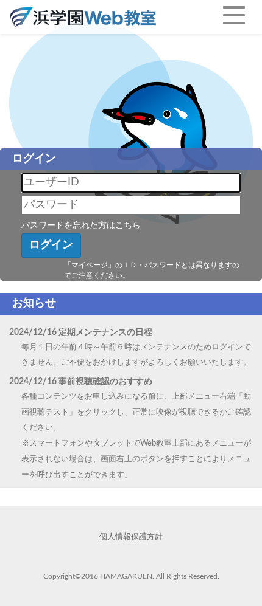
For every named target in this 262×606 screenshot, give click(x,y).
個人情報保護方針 (131, 537)
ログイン (51, 244)
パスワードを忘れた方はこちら (81, 225)
